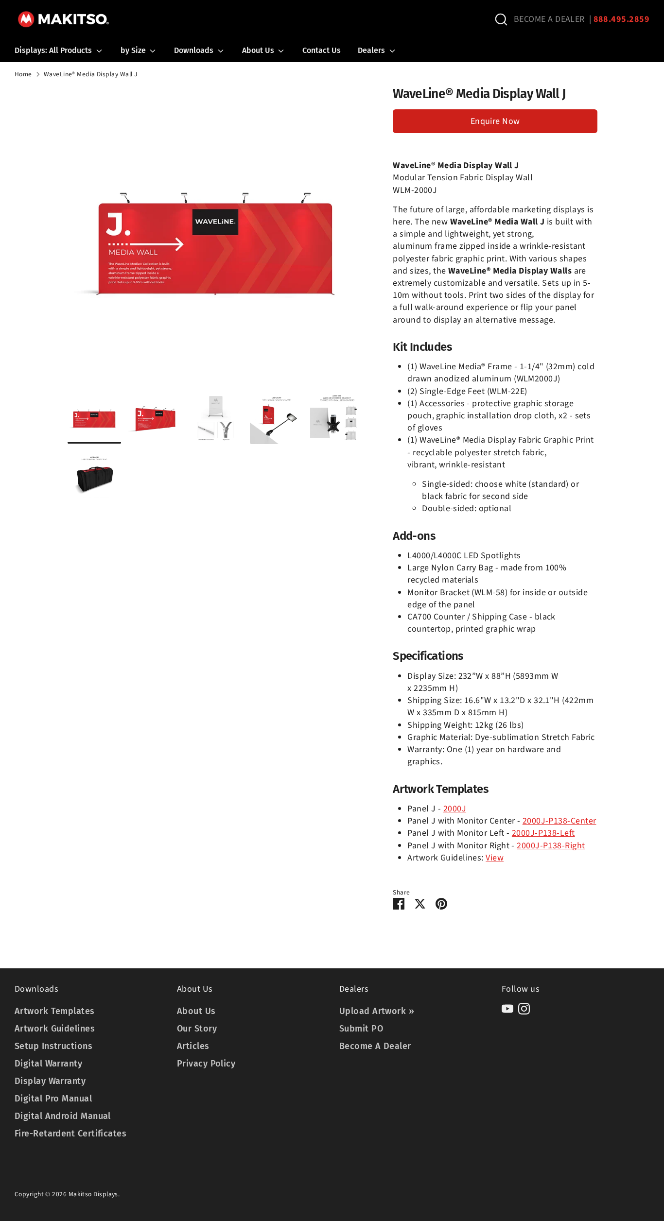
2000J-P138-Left (543, 833)
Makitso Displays (93, 1194)
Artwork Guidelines (55, 1028)
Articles (193, 1046)
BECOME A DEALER (549, 19)
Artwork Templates (55, 1011)
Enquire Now (495, 121)
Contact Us (321, 50)
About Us (259, 50)
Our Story (197, 1028)
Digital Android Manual (63, 1116)
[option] (216, 239)
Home (23, 74)
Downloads (194, 50)
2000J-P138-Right (551, 846)
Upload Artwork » (376, 1011)
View (495, 858)
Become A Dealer (375, 1046)
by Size (134, 50)
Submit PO (361, 1028)
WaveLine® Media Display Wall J (91, 74)
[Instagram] (524, 1009)
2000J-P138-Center (559, 821)
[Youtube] (507, 1009)
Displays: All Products (54, 50)
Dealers (372, 50)
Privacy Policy (206, 1063)
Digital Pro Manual (53, 1098)
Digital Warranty (48, 1063)
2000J (454, 809)
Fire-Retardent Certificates (70, 1133)
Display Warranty (50, 1081)
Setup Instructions (53, 1046)
